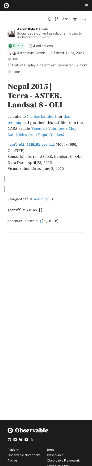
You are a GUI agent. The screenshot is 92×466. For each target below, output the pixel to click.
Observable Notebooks (24, 455)
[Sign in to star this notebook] (75, 19)
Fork (64, 19)
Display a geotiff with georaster (48, 65)
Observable (55, 455)
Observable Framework (63, 460)
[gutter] (2, 96)
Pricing (12, 460)
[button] (2, 80)
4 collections (43, 46)
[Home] (28, 432)
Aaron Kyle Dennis (32, 29)
